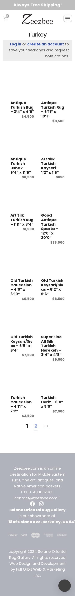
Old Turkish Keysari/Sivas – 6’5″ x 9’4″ (21, 343)
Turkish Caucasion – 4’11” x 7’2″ (21, 404)
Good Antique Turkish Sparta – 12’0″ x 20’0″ (49, 226)
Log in (15, 44)
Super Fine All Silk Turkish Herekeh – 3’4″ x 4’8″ (51, 345)
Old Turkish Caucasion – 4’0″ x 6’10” (21, 287)
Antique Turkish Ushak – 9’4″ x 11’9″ (20, 165)
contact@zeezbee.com (36, 498)
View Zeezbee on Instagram (42, 504)
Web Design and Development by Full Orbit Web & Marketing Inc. (37, 569)
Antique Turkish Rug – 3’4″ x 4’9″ (22, 107)
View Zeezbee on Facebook (33, 504)
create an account (45, 44)
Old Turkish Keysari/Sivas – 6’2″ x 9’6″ (52, 287)
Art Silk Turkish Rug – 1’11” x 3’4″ (22, 220)
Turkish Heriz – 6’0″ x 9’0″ (52, 402)
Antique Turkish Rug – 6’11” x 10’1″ (52, 109)
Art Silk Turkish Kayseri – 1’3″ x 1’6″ (50, 165)
